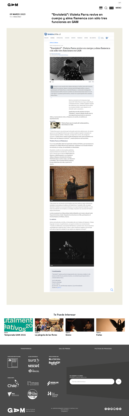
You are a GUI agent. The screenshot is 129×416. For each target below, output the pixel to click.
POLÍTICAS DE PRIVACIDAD (103, 349)
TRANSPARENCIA (26, 349)
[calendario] (100, 7)
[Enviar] (118, 381)
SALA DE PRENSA (64, 349)
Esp (120, 3)
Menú (118, 8)
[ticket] (111, 7)
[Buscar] (106, 7)
